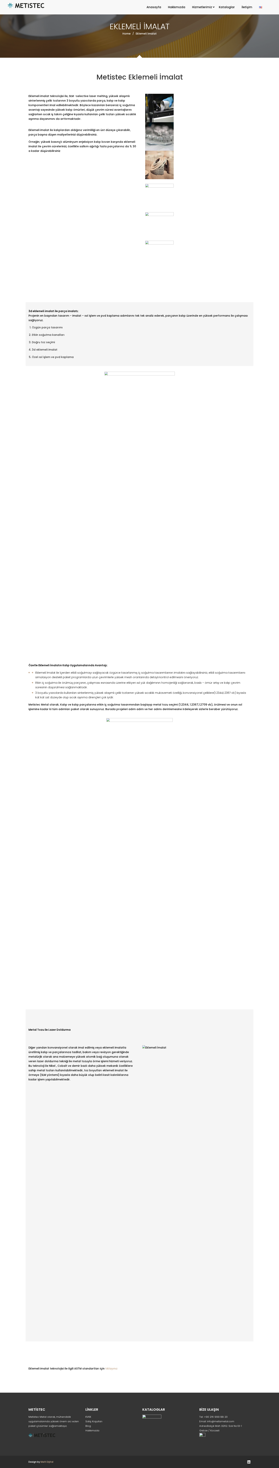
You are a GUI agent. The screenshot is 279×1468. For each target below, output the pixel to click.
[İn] (249, 1461)
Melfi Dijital (47, 1461)
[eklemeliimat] (196, 136)
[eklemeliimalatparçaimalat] (196, 255)
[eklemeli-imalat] (196, 198)
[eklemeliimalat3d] (196, 226)
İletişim (247, 7)
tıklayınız (111, 1368)
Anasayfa (154, 7)
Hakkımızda (176, 7)
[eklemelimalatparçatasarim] (196, 165)
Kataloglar (227, 7)
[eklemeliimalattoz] (196, 108)
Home (126, 33)
